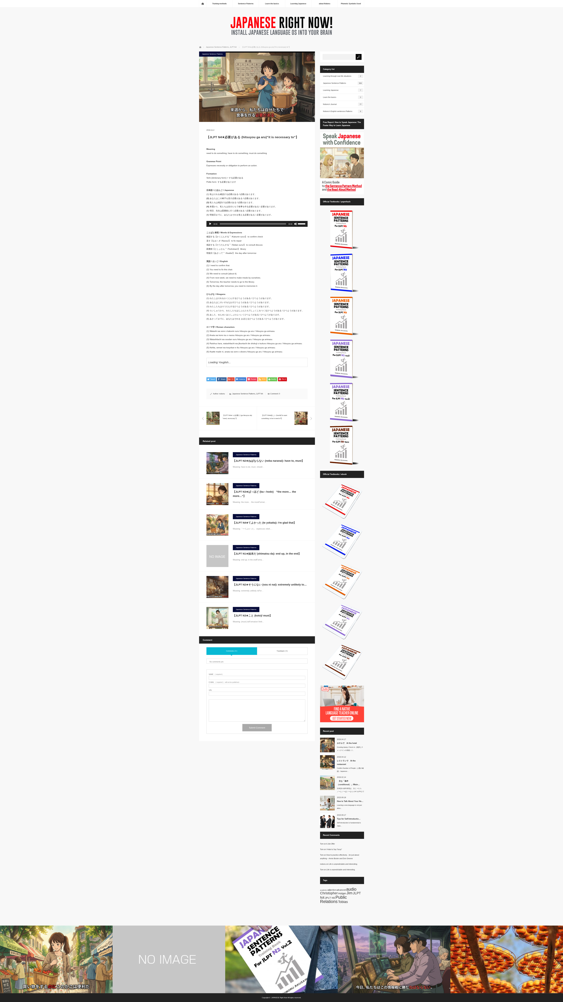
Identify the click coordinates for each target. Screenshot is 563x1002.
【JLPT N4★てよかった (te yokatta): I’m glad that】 (266, 522)
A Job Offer (330, 844)
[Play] (210, 223)
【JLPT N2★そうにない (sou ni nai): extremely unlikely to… (270, 584)
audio (351, 889)
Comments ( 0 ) (231, 651)
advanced (341, 890)
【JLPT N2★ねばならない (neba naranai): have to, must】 (270, 460)
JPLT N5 (330, 897)
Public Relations (333, 899)
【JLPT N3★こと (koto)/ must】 (254, 615)
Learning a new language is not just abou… (349, 806)
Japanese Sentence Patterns (212, 54)
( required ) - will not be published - (224, 682)
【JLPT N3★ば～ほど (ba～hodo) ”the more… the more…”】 (264, 493)
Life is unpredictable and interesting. (343, 864)
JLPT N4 (259, 394)
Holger (342, 893)
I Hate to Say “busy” (334, 849)
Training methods (219, 4)
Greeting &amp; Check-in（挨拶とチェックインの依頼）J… (350, 748)
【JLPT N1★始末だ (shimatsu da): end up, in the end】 (267, 553)
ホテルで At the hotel (347, 743)
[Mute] (295, 223)
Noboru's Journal (342, 104)
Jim (349, 893)
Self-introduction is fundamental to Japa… (349, 824)
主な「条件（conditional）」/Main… (348, 782)
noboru (222, 394)
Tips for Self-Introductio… (349, 819)
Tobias (343, 902)
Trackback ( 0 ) (282, 651)
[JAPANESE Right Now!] (281, 35)
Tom (321, 844)
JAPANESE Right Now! (279, 997)
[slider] (302, 223)
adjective (331, 890)
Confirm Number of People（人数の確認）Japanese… (350, 769)
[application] (257, 224)
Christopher (329, 893)
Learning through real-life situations (342, 76)
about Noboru (324, 4)
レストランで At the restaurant (346, 762)
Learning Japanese (298, 4)
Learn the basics (272, 4)
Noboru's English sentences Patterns (342, 111)
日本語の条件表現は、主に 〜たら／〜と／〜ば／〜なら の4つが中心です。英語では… (350, 791)
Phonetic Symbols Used (351, 4)
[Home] (202, 3)
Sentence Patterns (245, 4)
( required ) (216, 674)
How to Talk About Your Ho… (350, 801)
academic (323, 890)
